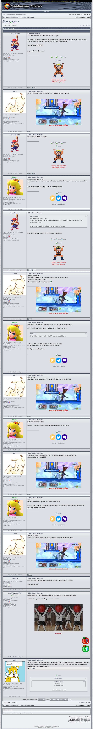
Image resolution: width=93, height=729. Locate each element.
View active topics (21, 14)
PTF (53, 727)
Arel (11, 22)
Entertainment (15, 17)
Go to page (82, 25)
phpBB (41, 726)
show (33, 668)
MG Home (46, 11)
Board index (6, 17)
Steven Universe (11, 21)
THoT (14, 22)
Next (89, 25)
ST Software (47, 727)
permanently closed (37, 1)
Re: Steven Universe (36, 91)
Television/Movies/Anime (27, 17)
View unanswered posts (9, 14)
